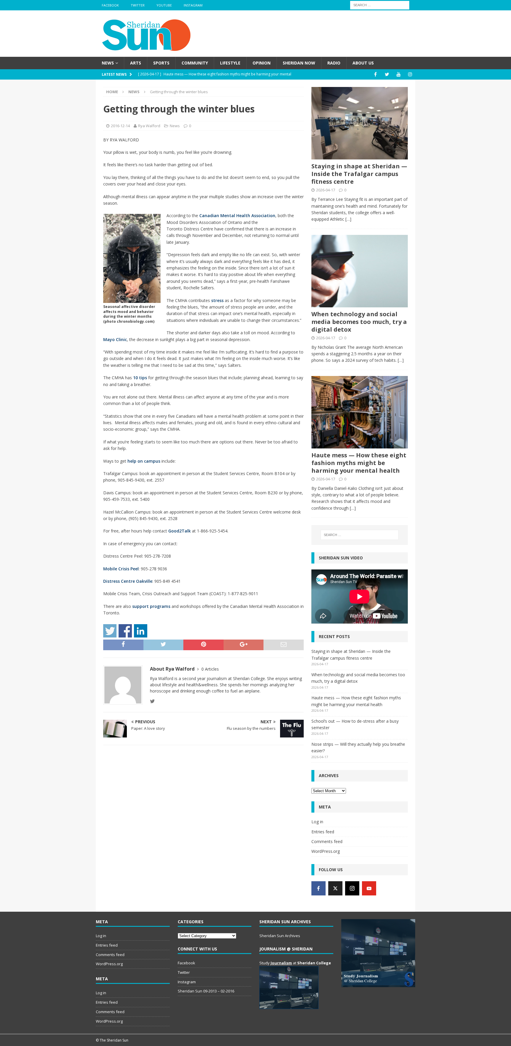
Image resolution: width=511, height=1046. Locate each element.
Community (195, 63)
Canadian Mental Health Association (237, 215)
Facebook (110, 5)
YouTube (164, 5)
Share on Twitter (110, 630)
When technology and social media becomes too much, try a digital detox (359, 321)
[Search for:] (379, 4)
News (108, 63)
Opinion (262, 63)
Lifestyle (230, 63)
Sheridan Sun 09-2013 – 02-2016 (206, 991)
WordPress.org (325, 851)
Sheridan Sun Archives (279, 935)
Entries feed (322, 831)
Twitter (138, 5)
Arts (135, 63)
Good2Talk (179, 531)
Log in (317, 821)
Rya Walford (149, 125)
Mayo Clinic (115, 339)
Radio (333, 63)
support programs (151, 606)
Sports (161, 63)
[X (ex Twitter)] (335, 888)
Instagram (193, 5)
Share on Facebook (125, 630)
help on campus (143, 461)
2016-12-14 (120, 125)
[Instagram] (410, 74)
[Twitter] (387, 74)
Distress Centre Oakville (127, 581)
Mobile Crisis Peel (121, 569)
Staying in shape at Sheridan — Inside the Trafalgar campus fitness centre (359, 173)
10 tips (140, 377)
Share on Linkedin (140, 630)
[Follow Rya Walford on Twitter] (152, 701)
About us (363, 63)
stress (217, 300)
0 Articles (210, 669)
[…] (348, 219)
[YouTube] (398, 74)
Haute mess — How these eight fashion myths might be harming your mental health (358, 462)
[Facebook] (375, 74)
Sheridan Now (299, 63)
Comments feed (326, 841)
